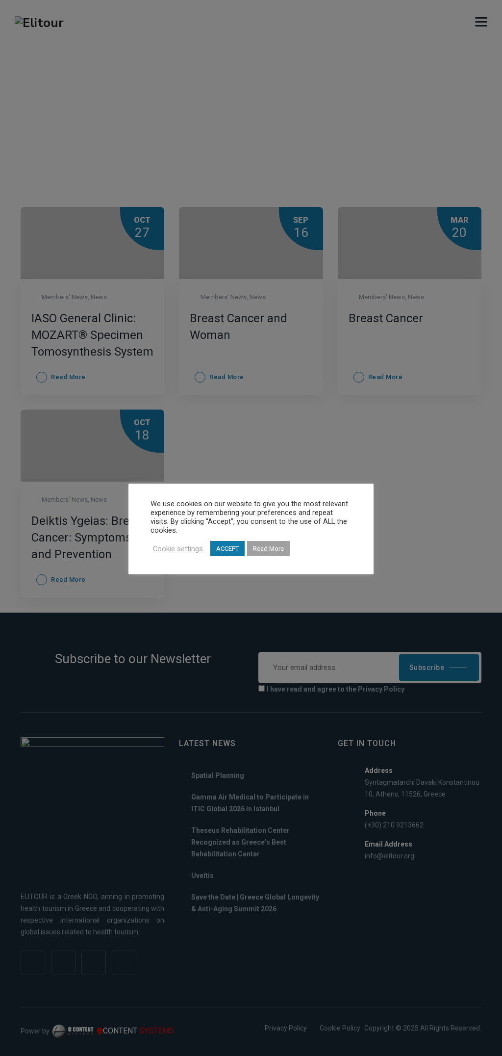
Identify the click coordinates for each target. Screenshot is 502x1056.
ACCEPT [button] (227, 548)
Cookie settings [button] (178, 548)
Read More (268, 548)
